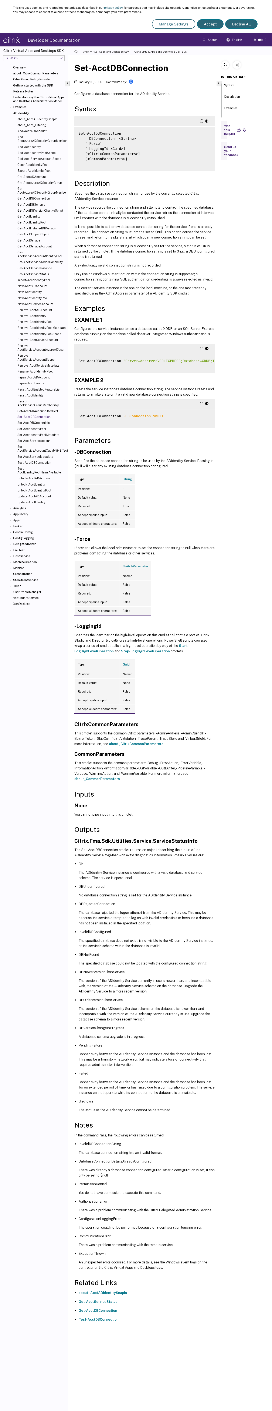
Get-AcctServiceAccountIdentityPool (39, 254)
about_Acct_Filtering (31, 125)
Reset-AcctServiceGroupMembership (38, 403)
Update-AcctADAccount (34, 496)
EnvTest (19, 550)
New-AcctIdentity (29, 292)
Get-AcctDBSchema (31, 204)
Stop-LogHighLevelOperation (145, 651)
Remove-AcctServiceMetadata (38, 365)
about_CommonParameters (97, 779)
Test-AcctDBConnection (34, 462)
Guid (126, 664)
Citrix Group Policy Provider (32, 79)
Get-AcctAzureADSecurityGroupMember (41, 190)
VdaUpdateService (26, 598)
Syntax (229, 85)
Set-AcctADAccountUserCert (37, 411)
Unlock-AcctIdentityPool (34, 490)
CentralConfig (23, 532)
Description (232, 96)
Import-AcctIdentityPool (33, 280)
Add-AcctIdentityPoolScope (36, 153)
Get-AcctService (28, 240)
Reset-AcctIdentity (30, 395)
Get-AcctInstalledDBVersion (36, 228)
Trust (17, 586)
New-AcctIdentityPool (32, 298)
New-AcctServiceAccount (35, 304)
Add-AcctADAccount (32, 131)
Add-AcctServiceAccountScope (39, 158)
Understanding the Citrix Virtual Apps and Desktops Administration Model (38, 99)
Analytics (19, 508)
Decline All (241, 24)
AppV (16, 520)
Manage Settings (173, 24)
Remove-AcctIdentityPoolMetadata (41, 327)
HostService (21, 556)
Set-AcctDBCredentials (33, 422)
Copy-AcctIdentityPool (32, 164)
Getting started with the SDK (33, 85)
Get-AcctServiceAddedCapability (40, 262)
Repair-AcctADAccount (33, 377)
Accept (210, 24)
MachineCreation (25, 562)
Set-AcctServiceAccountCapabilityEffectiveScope (41, 448)
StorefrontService (25, 580)
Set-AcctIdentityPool (31, 429)
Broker (18, 526)
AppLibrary (20, 514)
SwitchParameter (135, 566)
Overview (19, 67)
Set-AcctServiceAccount (34, 440)
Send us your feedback (231, 151)
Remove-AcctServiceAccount (37, 340)
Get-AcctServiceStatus (33, 274)
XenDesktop (21, 604)
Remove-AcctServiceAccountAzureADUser (41, 347)
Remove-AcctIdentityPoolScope (39, 334)
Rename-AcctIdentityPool (35, 371)
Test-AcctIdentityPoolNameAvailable (39, 470)
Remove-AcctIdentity (31, 316)
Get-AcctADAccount (31, 177)
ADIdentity (21, 113)
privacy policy (113, 7)
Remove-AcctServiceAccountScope (36, 357)
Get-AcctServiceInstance (34, 268)
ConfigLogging (23, 538)
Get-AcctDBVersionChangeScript (40, 210)
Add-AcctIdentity (29, 147)
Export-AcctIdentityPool (34, 170)
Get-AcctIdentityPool (31, 222)
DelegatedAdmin (24, 544)
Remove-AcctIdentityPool (34, 322)
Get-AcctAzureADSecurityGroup (39, 182)
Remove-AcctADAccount (34, 310)
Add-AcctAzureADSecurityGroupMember (41, 138)
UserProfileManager (27, 592)
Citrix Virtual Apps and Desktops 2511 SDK (160, 51)
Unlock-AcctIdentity (31, 484)
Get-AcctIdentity (28, 216)
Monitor (18, 568)
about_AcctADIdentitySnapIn (37, 119)
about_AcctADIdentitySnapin (103, 1293)
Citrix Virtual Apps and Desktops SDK (106, 51)
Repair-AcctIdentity (30, 383)
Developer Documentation (54, 40)
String (127, 479)
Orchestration (22, 574)
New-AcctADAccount (32, 286)
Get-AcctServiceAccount (34, 246)
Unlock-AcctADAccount (34, 478)
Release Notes (23, 91)
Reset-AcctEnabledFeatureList (38, 389)
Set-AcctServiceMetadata (35, 456)
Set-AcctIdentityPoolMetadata (38, 435)
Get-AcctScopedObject (33, 234)
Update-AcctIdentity (31, 502)
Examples (20, 107)
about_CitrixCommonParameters (35, 73)
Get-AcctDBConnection (33, 198)
